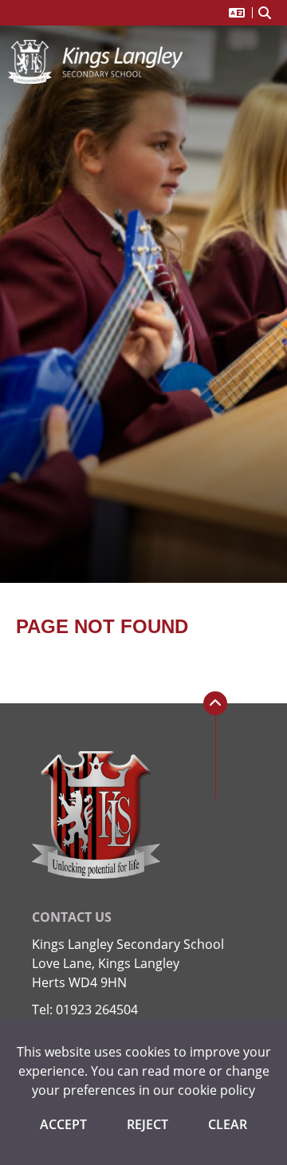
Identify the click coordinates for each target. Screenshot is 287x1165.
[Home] (95, 62)
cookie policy (216, 1090)
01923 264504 (97, 1009)
